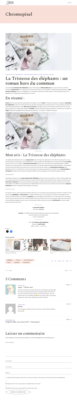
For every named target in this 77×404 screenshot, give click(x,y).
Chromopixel (18, 74)
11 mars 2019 (8, 74)
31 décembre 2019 (10, 320)
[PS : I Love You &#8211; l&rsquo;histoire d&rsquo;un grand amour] (60, 245)
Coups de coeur (28, 74)
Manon (20, 306)
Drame (35, 74)
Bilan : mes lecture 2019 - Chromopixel (26, 322)
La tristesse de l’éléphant (34, 251)
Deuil (8, 262)
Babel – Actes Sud (41, 226)
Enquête (16, 262)
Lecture (40, 74)
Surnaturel (26, 262)
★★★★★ (9, 260)
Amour (18, 260)
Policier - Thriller (48, 74)
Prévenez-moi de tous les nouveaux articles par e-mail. (21, 388)
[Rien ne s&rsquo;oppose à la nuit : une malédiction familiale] (15, 245)
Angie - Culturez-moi (25, 287)
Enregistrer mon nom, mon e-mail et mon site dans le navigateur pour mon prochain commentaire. (36, 377)
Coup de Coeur (28, 260)
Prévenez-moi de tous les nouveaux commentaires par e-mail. (23, 383)
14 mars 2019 (21, 304)
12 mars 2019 (21, 285)
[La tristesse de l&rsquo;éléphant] (38, 245)
